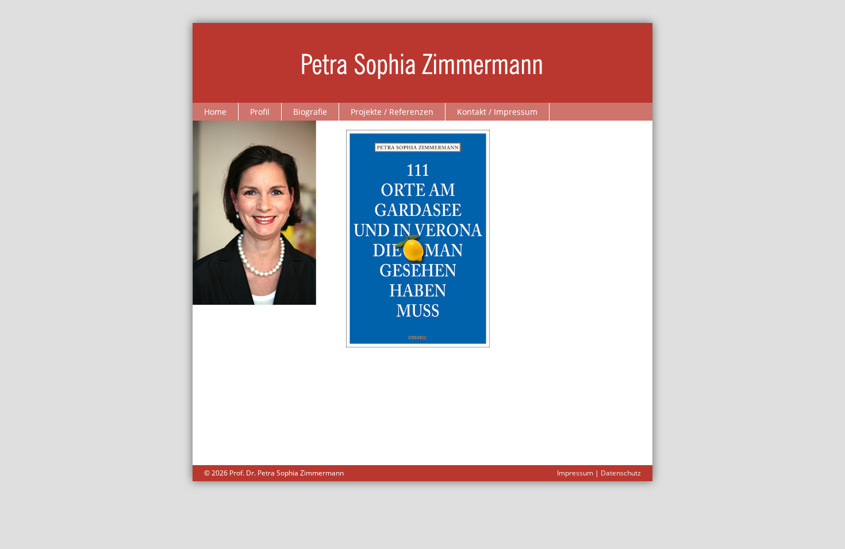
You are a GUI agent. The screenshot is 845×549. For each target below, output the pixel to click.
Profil (260, 111)
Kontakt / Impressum (497, 111)
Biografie (310, 111)
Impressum (575, 473)
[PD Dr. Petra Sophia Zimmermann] (423, 62)
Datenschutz (621, 473)
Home (215, 111)
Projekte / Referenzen (392, 111)
